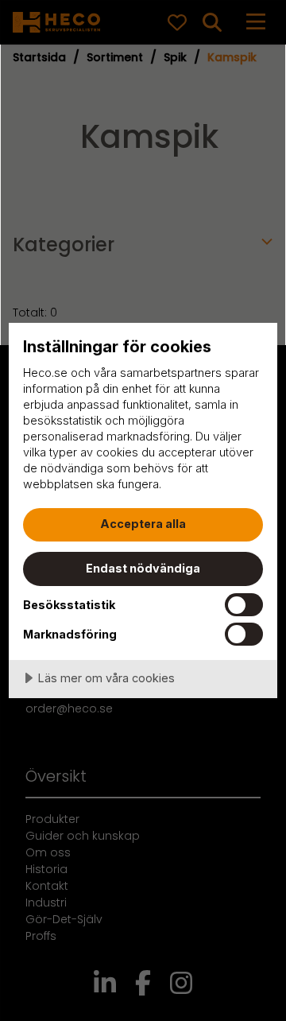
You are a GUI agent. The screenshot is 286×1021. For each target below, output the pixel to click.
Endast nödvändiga (143, 568)
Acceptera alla (143, 523)
